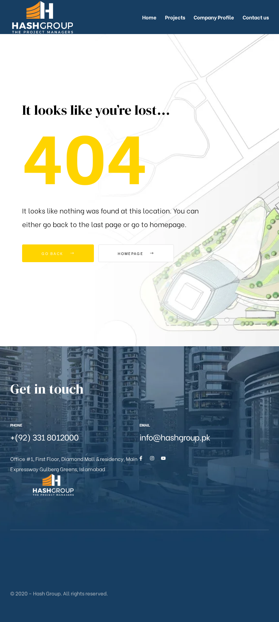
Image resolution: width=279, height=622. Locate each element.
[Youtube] (163, 458)
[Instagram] (152, 458)
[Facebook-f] (141, 458)
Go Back (53, 253)
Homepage (131, 253)
